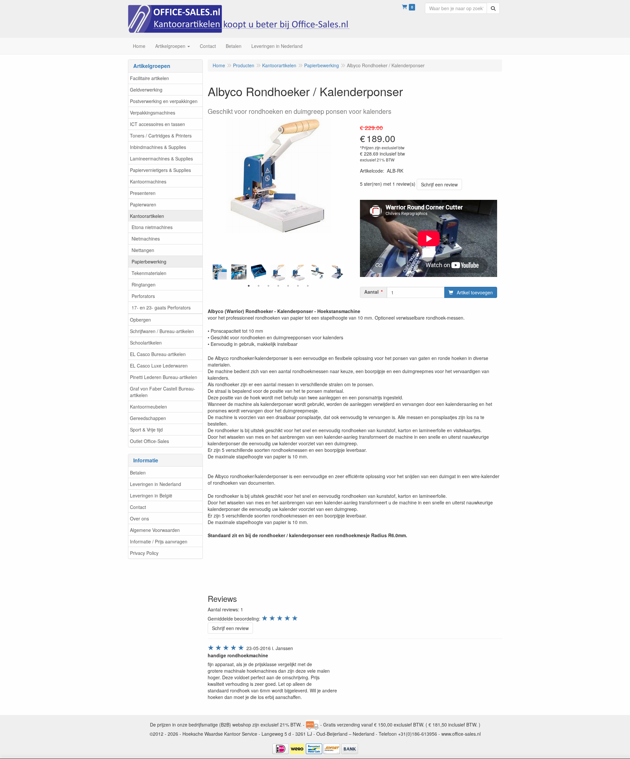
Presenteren (143, 193)
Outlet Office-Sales (149, 441)
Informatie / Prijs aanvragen (158, 541)
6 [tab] (298, 286)
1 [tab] (248, 286)
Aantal (371, 291)
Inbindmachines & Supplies (158, 147)
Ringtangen (144, 284)
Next (345, 272)
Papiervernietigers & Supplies (160, 170)
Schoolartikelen (146, 342)
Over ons (139, 518)
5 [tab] (288, 286)
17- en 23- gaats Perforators (161, 307)
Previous (211, 272)
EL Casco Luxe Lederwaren (159, 365)
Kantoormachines (148, 181)
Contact (138, 507)
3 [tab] (268, 286)
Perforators (143, 296)
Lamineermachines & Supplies (161, 158)
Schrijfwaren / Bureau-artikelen (162, 331)
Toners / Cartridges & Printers (161, 135)
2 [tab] (258, 286)
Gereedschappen (148, 418)
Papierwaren (143, 204)
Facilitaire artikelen (149, 78)
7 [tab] (307, 286)
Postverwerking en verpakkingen (164, 101)
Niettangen (143, 250)
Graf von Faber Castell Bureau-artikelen (162, 391)
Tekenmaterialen (149, 273)
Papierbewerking (149, 261)
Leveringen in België (151, 495)
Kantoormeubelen (148, 406)
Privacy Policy (144, 553)
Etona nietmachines (152, 227)
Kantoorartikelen (147, 216)
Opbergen (140, 319)
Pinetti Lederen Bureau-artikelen (163, 377)
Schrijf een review (439, 184)
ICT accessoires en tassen (157, 124)
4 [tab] (278, 286)
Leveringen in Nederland (155, 484)
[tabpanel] (278, 272)
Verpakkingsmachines (152, 112)
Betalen (138, 472)
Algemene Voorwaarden (155, 530)
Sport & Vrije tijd (146, 429)
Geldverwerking (146, 89)
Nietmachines (146, 238)
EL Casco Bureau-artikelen (158, 354)
